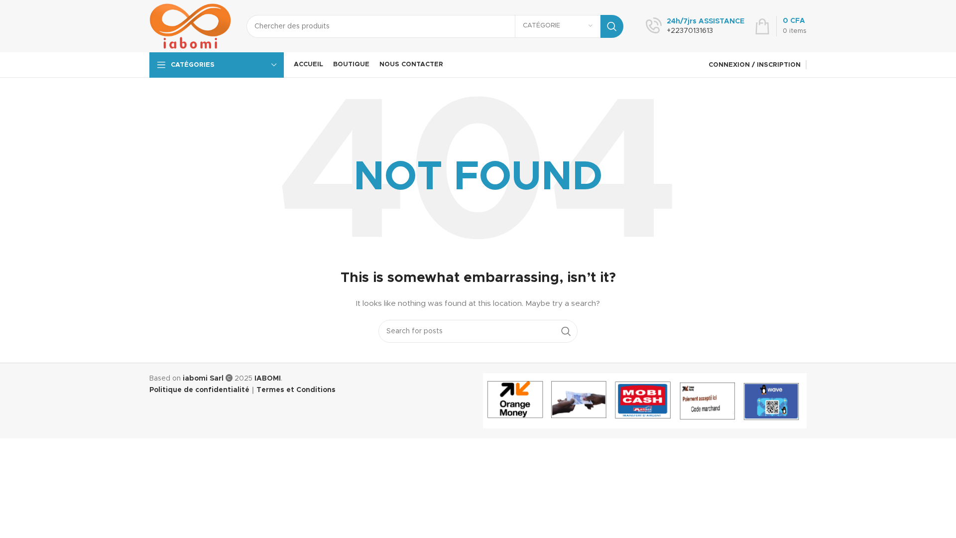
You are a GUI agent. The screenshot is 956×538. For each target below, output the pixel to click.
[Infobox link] (695, 26)
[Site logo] (190, 25)
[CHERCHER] (611, 26)
